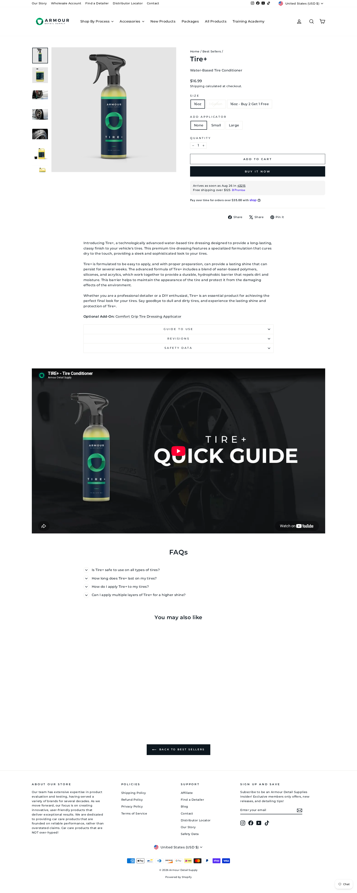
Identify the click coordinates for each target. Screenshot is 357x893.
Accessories (130, 21)
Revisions (178, 338)
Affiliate (187, 792)
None (198, 125)
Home (195, 51)
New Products (162, 21)
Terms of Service (134, 813)
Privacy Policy (132, 806)
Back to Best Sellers (181, 749)
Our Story (39, 3)
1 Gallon (216, 104)
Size (194, 95)
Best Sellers (211, 51)
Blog (184, 806)
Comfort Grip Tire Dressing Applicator (148, 316)
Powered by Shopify (178, 877)
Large (234, 125)
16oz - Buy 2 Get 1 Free (249, 104)
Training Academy (248, 21)
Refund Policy (132, 799)
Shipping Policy (133, 792)
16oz (197, 104)
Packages (190, 21)
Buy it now (258, 171)
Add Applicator (208, 116)
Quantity (200, 138)
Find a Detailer (97, 3)
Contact (153, 3)
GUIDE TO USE (178, 329)
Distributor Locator (128, 3)
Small (216, 125)
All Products (215, 21)
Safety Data (178, 347)
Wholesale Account (66, 3)
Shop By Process (95, 21)
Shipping (197, 86)
